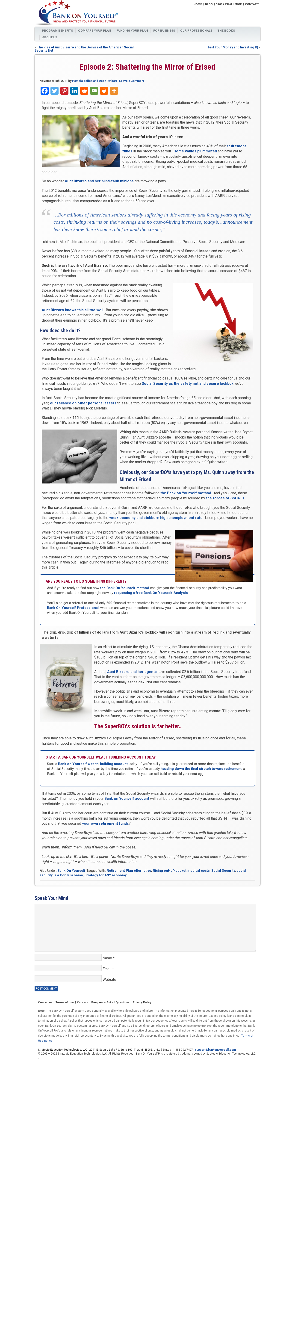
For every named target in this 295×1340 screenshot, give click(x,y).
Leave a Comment (131, 81)
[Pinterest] (64, 91)
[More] (114, 91)
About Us (49, 37)
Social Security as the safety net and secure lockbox (187, 383)
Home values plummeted (195, 151)
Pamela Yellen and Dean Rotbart (94, 81)
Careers (82, 1003)
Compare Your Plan (94, 30)
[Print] (104, 91)
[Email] (94, 91)
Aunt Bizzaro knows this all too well (72, 310)
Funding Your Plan (132, 30)
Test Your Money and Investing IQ (232, 47)
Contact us (45, 1003)
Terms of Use (65, 1003)
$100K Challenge (229, 4)
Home (198, 4)
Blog (209, 4)
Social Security (223, 871)
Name (109, 958)
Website (109, 979)
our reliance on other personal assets (83, 403)
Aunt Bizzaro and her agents (132, 672)
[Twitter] (54, 91)
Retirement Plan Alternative (129, 871)
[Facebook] (45, 91)
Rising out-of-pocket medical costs (181, 871)
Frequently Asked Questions (110, 1003)
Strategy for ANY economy (106, 875)
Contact (252, 4)
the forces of (225, 498)
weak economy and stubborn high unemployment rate (156, 518)
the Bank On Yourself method (124, 588)
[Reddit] (84, 91)
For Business (164, 30)
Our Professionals (196, 30)
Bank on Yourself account (126, 798)
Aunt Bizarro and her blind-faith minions (99, 181)
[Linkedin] (74, 91)
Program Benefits (57, 30)
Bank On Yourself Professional (73, 608)
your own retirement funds (105, 823)
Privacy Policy (142, 1003)
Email (108, 969)
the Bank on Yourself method (185, 493)
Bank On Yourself (72, 871)
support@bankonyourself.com (215, 1049)
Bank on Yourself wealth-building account (93, 764)
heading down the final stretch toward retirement (201, 769)
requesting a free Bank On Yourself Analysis (151, 593)
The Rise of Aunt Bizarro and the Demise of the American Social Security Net (84, 48)
